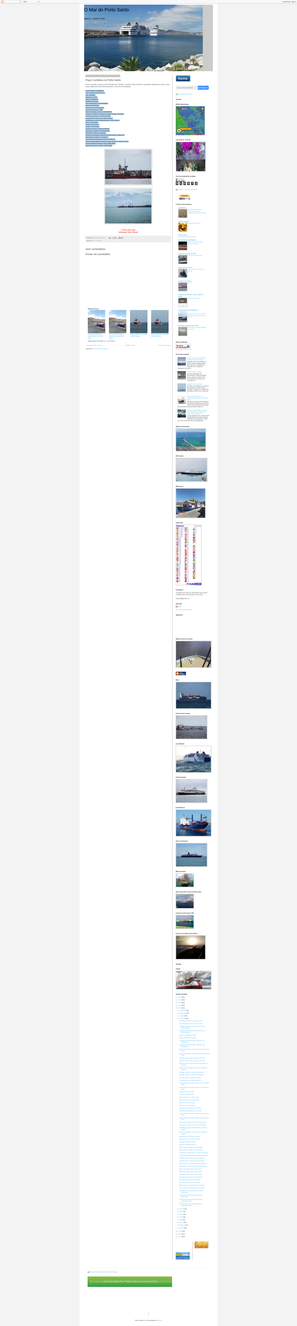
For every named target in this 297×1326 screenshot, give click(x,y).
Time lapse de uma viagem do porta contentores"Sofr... (190, 1200)
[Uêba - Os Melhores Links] (201, 1248)
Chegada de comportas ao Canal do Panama (193, 1152)
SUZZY (190, 283)
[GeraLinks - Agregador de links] (183, 1259)
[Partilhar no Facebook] (120, 238)
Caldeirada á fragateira (194, 223)
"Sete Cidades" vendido (194, 372)
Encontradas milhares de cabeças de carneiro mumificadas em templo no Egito (197, 211)
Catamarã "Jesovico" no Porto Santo (190, 1174)
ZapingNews (182, 208)
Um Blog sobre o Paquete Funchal (190, 1077)
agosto (181, 1209)
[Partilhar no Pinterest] (122, 238)
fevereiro (182, 1225)
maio (181, 1217)
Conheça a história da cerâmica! (187, 236)
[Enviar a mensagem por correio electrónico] (109, 237)
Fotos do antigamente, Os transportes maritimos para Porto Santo (197, 398)
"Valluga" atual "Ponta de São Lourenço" (192, 1158)
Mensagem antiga (164, 345)
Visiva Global (182, 235)
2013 (179, 1231)
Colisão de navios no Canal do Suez (190, 1021)
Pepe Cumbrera (96, 240)
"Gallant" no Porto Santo (194, 384)
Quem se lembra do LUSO (187, 1035)
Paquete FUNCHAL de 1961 (187, 254)
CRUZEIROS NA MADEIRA (187, 240)
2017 (179, 1000)
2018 (179, 997)
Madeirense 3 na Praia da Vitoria (189, 1136)
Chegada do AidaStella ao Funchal (190, 1108)
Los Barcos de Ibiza (184, 281)
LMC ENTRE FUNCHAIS (195, 255)
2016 (179, 1002)
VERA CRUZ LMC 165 (194, 298)
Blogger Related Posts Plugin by (97, 341)
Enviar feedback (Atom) (100, 349)
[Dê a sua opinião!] (115, 238)
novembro (182, 1013)
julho (181, 1211)
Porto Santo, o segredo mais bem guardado (193, 1163)
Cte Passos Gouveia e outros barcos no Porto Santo (95, 336)
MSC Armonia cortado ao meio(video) (191, 1147)
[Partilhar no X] (117, 238)
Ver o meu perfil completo (184, 609)
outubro (182, 1016)
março (181, 1222)
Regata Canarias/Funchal (187, 1142)
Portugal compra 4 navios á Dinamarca (191, 1072)
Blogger (159, 1320)
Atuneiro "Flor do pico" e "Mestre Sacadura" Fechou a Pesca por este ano (197, 315)
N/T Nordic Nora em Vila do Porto (189, 1180)
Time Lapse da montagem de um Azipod (192, 1185)
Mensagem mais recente (94, 345)
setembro (182, 1018)
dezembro (182, 1010)
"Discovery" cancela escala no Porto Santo (192, 1122)
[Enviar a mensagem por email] (113, 238)
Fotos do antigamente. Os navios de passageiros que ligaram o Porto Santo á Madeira (197, 411)
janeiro (181, 1228)
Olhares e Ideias (183, 221)
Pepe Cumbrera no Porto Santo (189, 1097)
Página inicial (130, 345)
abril (181, 1220)
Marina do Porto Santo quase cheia (190, 1169)
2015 (179, 1005)
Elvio (179, 606)
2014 (179, 1008)
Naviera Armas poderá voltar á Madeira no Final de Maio (196, 358)
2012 (179, 1234)
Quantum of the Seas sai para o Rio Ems (192, 1058)
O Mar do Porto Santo (106, 9)
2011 (179, 1237)
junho (181, 1214)
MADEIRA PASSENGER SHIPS (188, 326)
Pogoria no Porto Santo (186, 1092)
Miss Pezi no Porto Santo (187, 1103)
